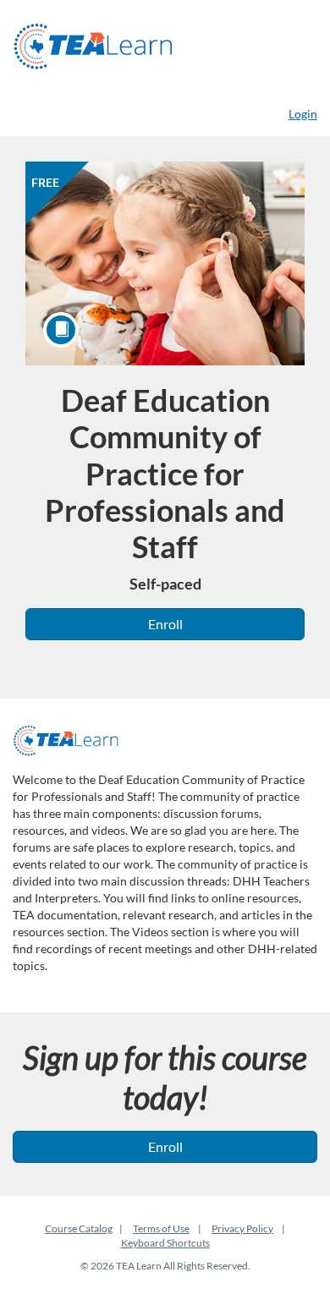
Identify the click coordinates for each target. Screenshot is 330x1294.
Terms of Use (161, 1228)
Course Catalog (79, 1228)
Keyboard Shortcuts (165, 1242)
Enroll (165, 624)
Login (303, 114)
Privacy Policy (242, 1228)
